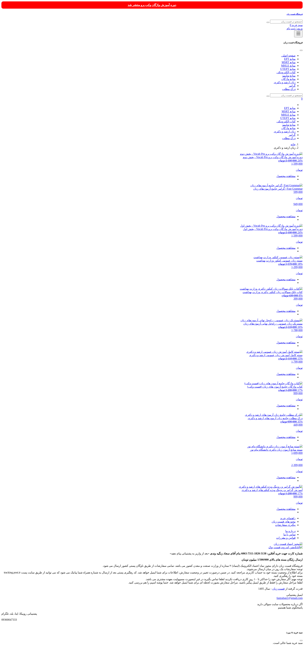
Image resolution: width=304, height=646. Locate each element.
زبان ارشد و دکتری (285, 82)
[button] (296, 25)
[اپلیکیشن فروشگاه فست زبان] (285, 547)
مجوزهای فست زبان (284, 521)
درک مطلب (289, 89)
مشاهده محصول (286, 176)
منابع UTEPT (288, 68)
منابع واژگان (288, 78)
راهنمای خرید (288, 518)
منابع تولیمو (289, 75)
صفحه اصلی (288, 55)
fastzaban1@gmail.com (290, 598)
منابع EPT (290, 58)
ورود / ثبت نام (295, 28)
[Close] (301, 50)
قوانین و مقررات (286, 537)
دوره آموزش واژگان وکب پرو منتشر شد (152, 5)
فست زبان (278, 588)
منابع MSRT (289, 62)
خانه (293, 144)
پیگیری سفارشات (285, 524)
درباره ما (290, 531)
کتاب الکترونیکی (286, 72)
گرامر (292, 85)
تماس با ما (289, 534)
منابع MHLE (288, 65)
